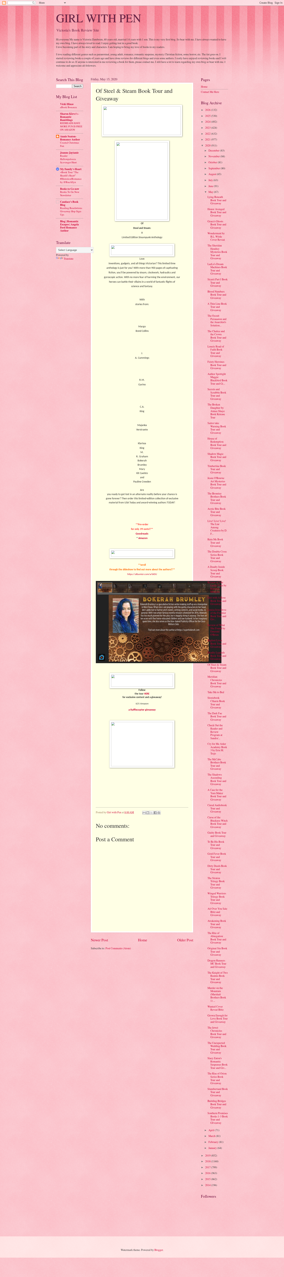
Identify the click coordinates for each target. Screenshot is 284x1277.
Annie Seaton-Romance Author (70, 137)
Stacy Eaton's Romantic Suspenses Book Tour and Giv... (217, 1063)
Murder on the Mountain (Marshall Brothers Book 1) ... (216, 994)
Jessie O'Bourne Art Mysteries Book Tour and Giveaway (216, 482)
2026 (208, 110)
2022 (208, 133)
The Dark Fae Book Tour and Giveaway (216, 716)
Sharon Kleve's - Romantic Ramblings (69, 117)
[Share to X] (151, 813)
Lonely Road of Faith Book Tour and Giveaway (215, 351)
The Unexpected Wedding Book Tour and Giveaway (216, 1047)
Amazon (143, 538)
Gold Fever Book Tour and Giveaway (216, 857)
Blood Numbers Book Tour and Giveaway (216, 295)
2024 (208, 121)
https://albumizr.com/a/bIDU (142, 574)
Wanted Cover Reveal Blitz (215, 1008)
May (211, 192)
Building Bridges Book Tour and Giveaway (216, 1104)
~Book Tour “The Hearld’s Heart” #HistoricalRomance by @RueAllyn (71, 177)
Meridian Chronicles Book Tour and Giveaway (216, 681)
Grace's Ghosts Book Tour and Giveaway (216, 224)
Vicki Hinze (67, 104)
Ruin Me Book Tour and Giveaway (215, 542)
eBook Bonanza (68, 107)
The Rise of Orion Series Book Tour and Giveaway (217, 1078)
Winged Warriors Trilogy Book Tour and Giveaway (216, 898)
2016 (208, 1173)
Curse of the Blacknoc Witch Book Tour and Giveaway (217, 822)
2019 (208, 1155)
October (213, 162)
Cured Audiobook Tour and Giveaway (217, 808)
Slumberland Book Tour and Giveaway (217, 1092)
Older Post (185, 939)
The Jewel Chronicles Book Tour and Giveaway (216, 1032)
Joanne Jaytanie (69, 153)
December (214, 150)
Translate (68, 258)
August (212, 174)
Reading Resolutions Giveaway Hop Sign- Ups (71, 211)
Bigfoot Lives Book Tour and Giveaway (216, 643)
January (212, 1148)
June (211, 186)
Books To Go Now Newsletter (69, 193)
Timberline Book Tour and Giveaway (216, 469)
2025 (208, 116)
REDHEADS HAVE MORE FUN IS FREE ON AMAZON (71, 126)
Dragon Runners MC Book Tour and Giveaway (216, 964)
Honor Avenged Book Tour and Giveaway (216, 212)
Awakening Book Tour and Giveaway (216, 924)
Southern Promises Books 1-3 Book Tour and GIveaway (217, 1118)
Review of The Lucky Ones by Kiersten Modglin (216, 587)
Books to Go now (69, 189)
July (210, 180)
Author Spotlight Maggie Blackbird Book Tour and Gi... (217, 378)
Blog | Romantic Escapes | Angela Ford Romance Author (69, 226)
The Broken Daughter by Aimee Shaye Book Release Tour (216, 411)
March (212, 1136)
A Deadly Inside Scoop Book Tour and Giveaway (216, 571)
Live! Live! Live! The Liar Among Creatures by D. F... (217, 527)
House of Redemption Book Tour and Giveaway (216, 443)
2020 (208, 145)
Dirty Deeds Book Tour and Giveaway (217, 869)
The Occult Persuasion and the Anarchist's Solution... (216, 320)
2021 (208, 139)
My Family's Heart (71, 169)
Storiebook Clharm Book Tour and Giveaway (216, 702)
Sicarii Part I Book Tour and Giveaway (217, 282)
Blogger (158, 1250)
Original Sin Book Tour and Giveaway (217, 951)
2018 (208, 1161)
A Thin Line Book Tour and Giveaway (217, 307)
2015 (208, 1179)
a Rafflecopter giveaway (142, 709)
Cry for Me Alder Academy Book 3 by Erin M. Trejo (217, 748)
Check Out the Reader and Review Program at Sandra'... (215, 731)
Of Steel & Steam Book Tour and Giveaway (216, 668)
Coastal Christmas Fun (69, 144)
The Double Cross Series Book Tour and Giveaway (217, 556)
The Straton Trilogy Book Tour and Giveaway (216, 883)
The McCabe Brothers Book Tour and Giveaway (216, 764)
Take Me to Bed (215, 692)
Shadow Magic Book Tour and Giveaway (216, 457)
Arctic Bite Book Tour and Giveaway (216, 512)
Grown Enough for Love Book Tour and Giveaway (217, 1019)
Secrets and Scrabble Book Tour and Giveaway (216, 394)
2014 (208, 1185)
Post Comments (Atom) (118, 948)
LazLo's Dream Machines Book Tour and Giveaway (217, 268)
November (214, 156)
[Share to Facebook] (155, 813)
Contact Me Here (210, 92)
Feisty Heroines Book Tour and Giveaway (216, 365)
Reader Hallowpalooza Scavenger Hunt (68, 159)
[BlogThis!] (148, 813)
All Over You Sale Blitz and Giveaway (217, 912)
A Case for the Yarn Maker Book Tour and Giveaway (216, 794)
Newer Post (99, 939)
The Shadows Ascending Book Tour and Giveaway (216, 779)
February (213, 1142)
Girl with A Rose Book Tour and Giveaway (216, 601)
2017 (208, 1167)
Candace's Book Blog (69, 203)
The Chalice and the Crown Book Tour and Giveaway (216, 336)
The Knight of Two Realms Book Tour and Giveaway (217, 977)
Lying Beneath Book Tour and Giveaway (216, 200)
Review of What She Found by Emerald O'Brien (216, 629)
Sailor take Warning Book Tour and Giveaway (216, 428)
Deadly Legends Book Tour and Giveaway (216, 656)
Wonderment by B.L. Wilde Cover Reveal (216, 236)
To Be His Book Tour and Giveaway (215, 845)
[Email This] (144, 813)
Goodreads (142, 533)
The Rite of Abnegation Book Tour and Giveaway (216, 937)
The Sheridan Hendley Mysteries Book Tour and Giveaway (217, 252)
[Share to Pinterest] (159, 813)
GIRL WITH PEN (98, 18)
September (214, 168)
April (211, 1130)
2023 (208, 127)
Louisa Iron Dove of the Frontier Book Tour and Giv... (216, 614)
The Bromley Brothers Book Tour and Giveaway (216, 498)
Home (142, 939)
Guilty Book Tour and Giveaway (216, 834)
